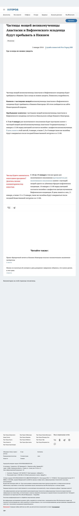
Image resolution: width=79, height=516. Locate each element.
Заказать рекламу (56, 15)
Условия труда (24, 456)
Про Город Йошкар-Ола (42, 437)
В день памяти (12, 130)
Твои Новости (7, 442)
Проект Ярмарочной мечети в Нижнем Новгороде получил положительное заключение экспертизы (38, 260)
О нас (21, 452)
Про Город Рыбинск (25, 439)
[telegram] (15, 207)
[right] (77, 15)
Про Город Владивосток (42, 442)
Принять (71, 20)
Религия (11, 41)
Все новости (17, 15)
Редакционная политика (9, 456)
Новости (5, 458)
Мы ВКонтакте (70, 15)
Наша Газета (6, 437)
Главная (22, 458)
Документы (6, 15)
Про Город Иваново (25, 437)
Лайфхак (27, 15)
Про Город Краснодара (9, 444)
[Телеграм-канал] (64, 440)
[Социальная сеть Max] (54, 444)
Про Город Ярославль (26, 442)
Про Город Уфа (40, 439)
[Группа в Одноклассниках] (59, 440)
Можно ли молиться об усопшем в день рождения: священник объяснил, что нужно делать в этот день (39, 270)
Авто (38, 456)
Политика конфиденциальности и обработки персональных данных (21, 497)
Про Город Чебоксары (26, 435)
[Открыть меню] (4, 10)
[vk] (9, 207)
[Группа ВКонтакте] (54, 440)
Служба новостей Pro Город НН (59, 47)
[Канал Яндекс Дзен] (69, 440)
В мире (36, 15)
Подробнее (36, 494)
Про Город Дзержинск (9, 435)
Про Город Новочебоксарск (43, 435)
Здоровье (44, 15)
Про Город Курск (7, 439)
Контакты (40, 452)
